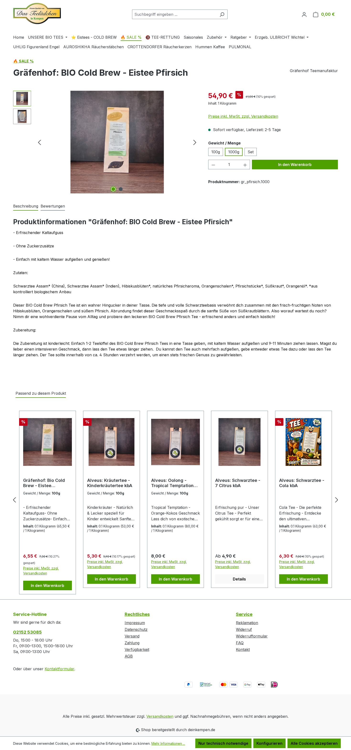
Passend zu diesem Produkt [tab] (41, 393)
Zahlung (132, 642)
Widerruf (244, 629)
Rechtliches (137, 614)
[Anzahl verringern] (213, 164)
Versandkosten (159, 716)
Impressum (135, 622)
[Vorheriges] (39, 142)
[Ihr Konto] (304, 14)
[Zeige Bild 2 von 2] (121, 189)
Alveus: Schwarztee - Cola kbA (301, 483)
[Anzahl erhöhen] (245, 164)
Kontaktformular (59, 668)
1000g (233, 151)
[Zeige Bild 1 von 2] (113, 189)
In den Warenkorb (295, 164)
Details (239, 579)
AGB (129, 656)
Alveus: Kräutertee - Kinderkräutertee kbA (109, 483)
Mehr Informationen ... (168, 743)
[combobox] (174, 14)
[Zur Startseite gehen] (37, 13)
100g (215, 151)
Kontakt (243, 649)
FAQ (240, 642)
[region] (105, 142)
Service (244, 614)
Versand (132, 636)
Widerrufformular (252, 636)
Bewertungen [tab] (53, 206)
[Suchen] (222, 14)
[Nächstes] (194, 142)
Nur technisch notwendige (223, 743)
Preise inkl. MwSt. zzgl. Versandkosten (243, 116)
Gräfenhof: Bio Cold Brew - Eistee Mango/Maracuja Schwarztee (44, 483)
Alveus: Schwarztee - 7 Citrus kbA (237, 483)
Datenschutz (136, 629)
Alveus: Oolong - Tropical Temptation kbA (172, 483)
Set (251, 151)
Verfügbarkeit (137, 649)
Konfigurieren (269, 743)
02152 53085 (27, 632)
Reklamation (247, 622)
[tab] (25, 206)
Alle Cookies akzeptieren (314, 743)
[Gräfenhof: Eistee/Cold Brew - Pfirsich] (117, 142)
